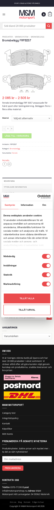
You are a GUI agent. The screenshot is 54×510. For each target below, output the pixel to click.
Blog (20, 502)
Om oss (13, 502)
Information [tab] (27, 205)
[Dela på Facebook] (4, 164)
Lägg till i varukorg (17, 135)
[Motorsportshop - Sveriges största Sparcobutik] (27, 14)
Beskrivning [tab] (9, 181)
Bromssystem (21, 37)
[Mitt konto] (44, 14)
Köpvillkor (7, 428)
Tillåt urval (27, 310)
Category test (8, 413)
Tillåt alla (27, 298)
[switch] (46, 265)
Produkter (7, 37)
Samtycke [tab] (10, 205)
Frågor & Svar (38, 502)
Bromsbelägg (37, 37)
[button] (3, 14)
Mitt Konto (7, 433)
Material (5, 118)
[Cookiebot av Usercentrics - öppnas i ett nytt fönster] (38, 197)
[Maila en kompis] (9, 164)
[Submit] (49, 26)
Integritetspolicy (10, 418)
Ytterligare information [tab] (15, 187)
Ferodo (15, 153)
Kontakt (6, 423)
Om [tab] (44, 205)
